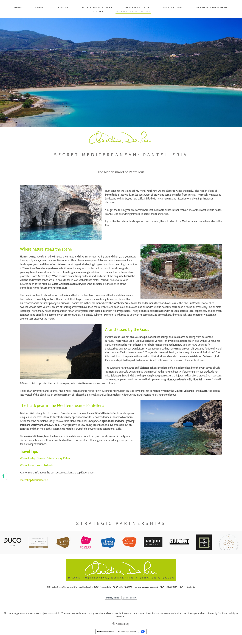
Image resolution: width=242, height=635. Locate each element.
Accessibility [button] (123, 623)
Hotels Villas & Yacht (96, 7)
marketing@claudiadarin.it (34, 480)
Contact (97, 11)
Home (18, 7)
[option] (121, 72)
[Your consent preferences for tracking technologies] (3, 476)
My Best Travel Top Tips (133, 11)
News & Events (173, 7)
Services (63, 7)
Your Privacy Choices (127, 631)
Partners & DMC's (137, 7)
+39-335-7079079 (123, 587)
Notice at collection (105, 631)
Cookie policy (129, 597)
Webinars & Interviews (212, 7)
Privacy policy (112, 597)
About (39, 7)
